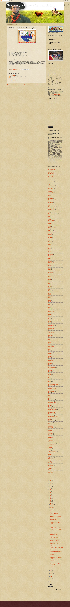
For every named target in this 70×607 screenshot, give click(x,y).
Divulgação (50, 261)
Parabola (49, 381)
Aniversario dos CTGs (51, 192)
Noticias (49, 373)
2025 (50, 480)
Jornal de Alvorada (51, 172)
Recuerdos (50, 406)
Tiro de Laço (50, 447)
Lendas (49, 336)
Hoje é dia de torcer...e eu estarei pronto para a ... (55, 528)
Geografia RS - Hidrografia (54, 519)
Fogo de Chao (50, 308)
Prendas (49, 398)
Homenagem (50, 324)
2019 (50, 489)
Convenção (50, 237)
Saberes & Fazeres (51, 420)
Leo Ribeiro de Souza (51, 173)
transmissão (50, 455)
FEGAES (49, 293)
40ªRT (49, 184)
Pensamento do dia (51, 387)
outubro (51, 507)
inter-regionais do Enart (52, 328)
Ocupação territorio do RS (54, 513)
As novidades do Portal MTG (54, 540)
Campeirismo (50, 202)
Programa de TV (51, 401)
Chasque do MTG (51, 220)
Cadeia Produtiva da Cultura (52, 199)
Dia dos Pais (50, 255)
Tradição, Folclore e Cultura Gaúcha (31, 5)
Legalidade (50, 335)
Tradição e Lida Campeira (52, 451)
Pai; (49, 377)
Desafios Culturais (51, 252)
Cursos (49, 247)
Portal (49, 395)
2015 (50, 495)
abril (51, 571)
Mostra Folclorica (51, 356)
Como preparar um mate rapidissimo (56, 551)
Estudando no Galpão (51, 170)
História (49, 322)
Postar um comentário (13, 80)
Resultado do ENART (51, 413)
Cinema (49, 226)
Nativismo (50, 363)
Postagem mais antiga (41, 84)
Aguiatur (49, 187)
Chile (49, 222)
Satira (49, 423)
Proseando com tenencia (52, 402)
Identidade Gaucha (51, 325)
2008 (50, 579)
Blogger (40, 604)
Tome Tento (50, 448)
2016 (50, 494)
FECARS (49, 290)
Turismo (49, 464)
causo (49, 205)
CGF (49, 216)
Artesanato (50, 194)
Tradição (49, 450)
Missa (49, 349)
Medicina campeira (51, 346)
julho (51, 512)
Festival (49, 300)
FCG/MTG (50, 287)
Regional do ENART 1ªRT (54, 543)
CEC (49, 212)
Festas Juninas (50, 296)
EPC (49, 283)
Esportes (49, 286)
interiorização (50, 329)
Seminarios (50, 430)
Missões (49, 350)
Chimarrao (50, 223)
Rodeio (49, 419)
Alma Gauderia (50, 188)
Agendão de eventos (53, 534)
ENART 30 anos (51, 275)
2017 (50, 492)
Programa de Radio (51, 399)
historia (49, 321)
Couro (49, 240)
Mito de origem (50, 352)
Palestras (49, 380)
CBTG (49, 210)
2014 (50, 497)
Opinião (49, 374)
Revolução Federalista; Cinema (53, 416)
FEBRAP (49, 289)
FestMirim (50, 301)
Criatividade (50, 241)
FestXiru (49, 303)
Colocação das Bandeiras (52, 231)
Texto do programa (51, 444)
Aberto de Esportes (51, 185)
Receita (49, 405)
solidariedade (50, 433)
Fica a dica (50, 304)
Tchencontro (50, 434)
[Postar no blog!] (25, 69)
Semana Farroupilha (51, 429)
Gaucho (49, 318)
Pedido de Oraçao (51, 385)
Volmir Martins (50, 471)
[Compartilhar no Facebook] (27, 69)
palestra (49, 378)
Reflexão (49, 408)
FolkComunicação (51, 311)
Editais (49, 268)
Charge (49, 219)
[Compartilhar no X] (26, 69)
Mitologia (49, 353)
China (49, 224)
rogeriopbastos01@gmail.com (55, 94)
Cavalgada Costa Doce (52, 206)
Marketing (50, 345)
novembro (52, 506)
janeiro (51, 576)
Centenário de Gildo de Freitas (53, 213)
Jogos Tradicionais (51, 332)
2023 (50, 483)
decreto (49, 251)
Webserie (49, 473)
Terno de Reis (50, 440)
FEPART (49, 294)
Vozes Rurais (50, 472)
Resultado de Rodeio (51, 412)
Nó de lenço (50, 364)
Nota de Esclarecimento (52, 366)
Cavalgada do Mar (51, 209)
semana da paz (50, 426)
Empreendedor (50, 272)
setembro (52, 509)
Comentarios (50, 233)
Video (49, 469)
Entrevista (50, 282)
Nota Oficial (50, 370)
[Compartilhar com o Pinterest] (28, 69)
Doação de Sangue (51, 262)
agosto (51, 510)
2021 (50, 486)
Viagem (49, 468)
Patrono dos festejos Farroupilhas (53, 384)
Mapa (49, 343)
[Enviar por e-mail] (24, 69)
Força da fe (50, 315)
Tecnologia (50, 436)
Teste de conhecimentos (52, 443)
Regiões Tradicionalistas (52, 409)
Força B (49, 314)
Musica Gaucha (50, 360)
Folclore (49, 310)
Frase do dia (50, 317)
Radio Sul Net (50, 176)
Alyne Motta (13, 75)
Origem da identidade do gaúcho (55, 537)
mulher (49, 359)
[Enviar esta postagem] (23, 69)
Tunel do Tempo (50, 462)
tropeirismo (50, 458)
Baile (49, 196)
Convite (49, 238)
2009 (50, 578)
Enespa (49, 279)
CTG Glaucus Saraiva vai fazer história (56, 547)
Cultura (49, 244)
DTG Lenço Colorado (51, 265)
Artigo (49, 195)
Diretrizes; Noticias (51, 259)
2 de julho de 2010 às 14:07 (15, 78)
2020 (50, 488)
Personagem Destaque (52, 388)
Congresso (50, 234)
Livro (49, 339)
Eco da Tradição (51, 266)
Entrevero (49, 280)
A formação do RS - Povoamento (55, 516)
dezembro (52, 504)
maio (51, 570)
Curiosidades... (52, 552)
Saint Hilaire (50, 422)
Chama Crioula (50, 217)
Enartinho (49, 276)
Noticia (49, 371)
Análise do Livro (50, 191)
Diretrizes (49, 258)
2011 (50, 501)
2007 (50, 581)
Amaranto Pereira (51, 189)
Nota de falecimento (51, 367)
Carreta (49, 203)
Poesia (49, 392)
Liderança (49, 338)
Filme (49, 307)
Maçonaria (50, 342)
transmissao (50, 454)
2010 (50, 503)
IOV (49, 331)
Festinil (49, 297)
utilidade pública (50, 465)
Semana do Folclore (51, 427)
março (51, 573)
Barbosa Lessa (50, 198)
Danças (49, 248)
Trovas (49, 461)
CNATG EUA (50, 230)
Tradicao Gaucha (51, 177)
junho (51, 568)
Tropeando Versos (51, 457)
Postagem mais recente (12, 84)
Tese (49, 441)
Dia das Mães (50, 254)
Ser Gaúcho (52, 554)
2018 (50, 491)
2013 (50, 498)
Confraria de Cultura (51, 169)
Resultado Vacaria (51, 415)
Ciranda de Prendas (51, 227)
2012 (50, 500)
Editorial (49, 269)
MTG (49, 357)
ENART (49, 273)
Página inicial (27, 84)
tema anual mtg (50, 437)
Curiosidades (50, 245)
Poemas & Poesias (51, 391)
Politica (49, 394)
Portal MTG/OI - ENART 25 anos (55, 562)
